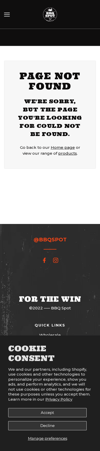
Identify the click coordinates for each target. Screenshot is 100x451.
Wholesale (50, 335)
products (67, 153)
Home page (63, 147)
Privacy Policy (58, 399)
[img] (44, 260)
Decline (47, 425)
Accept (47, 412)
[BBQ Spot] (50, 14)
